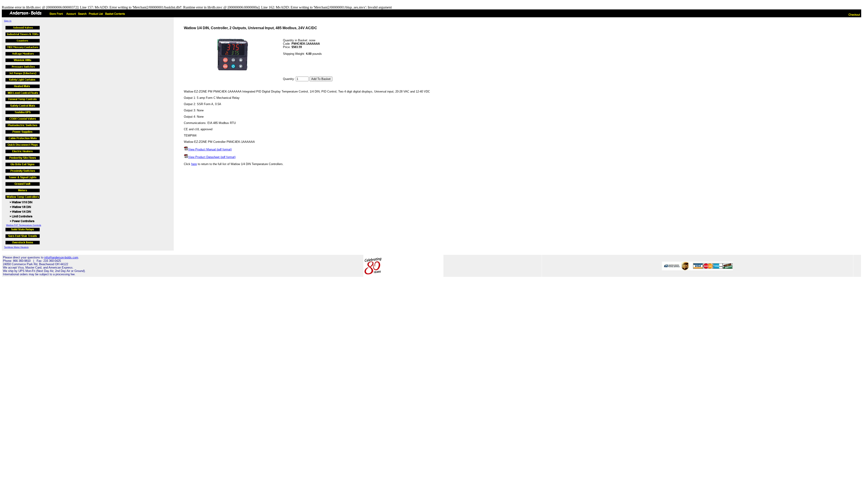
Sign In (7, 21)
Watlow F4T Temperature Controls (23, 225)
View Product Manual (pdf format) (210, 149)
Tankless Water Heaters (16, 247)
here (194, 164)
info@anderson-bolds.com (61, 257)
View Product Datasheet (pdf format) (212, 157)
